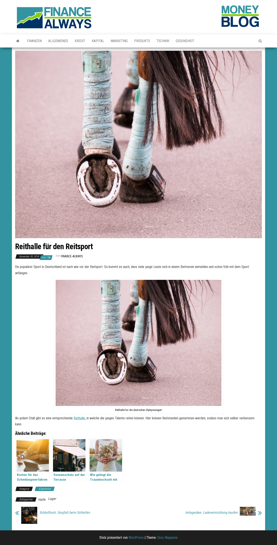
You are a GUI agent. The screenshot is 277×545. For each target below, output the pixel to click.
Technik (162, 41)
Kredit (80, 41)
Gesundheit (185, 41)
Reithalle (79, 418)
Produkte (142, 41)
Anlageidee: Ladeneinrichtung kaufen (211, 513)
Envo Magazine (167, 537)
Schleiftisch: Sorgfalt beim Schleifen (64, 513)
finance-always (72, 256)
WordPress (136, 537)
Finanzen (34, 41)
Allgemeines (58, 41)
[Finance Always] (18, 41)
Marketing (119, 41)
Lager (52, 499)
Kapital (98, 41)
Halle (41, 499)
